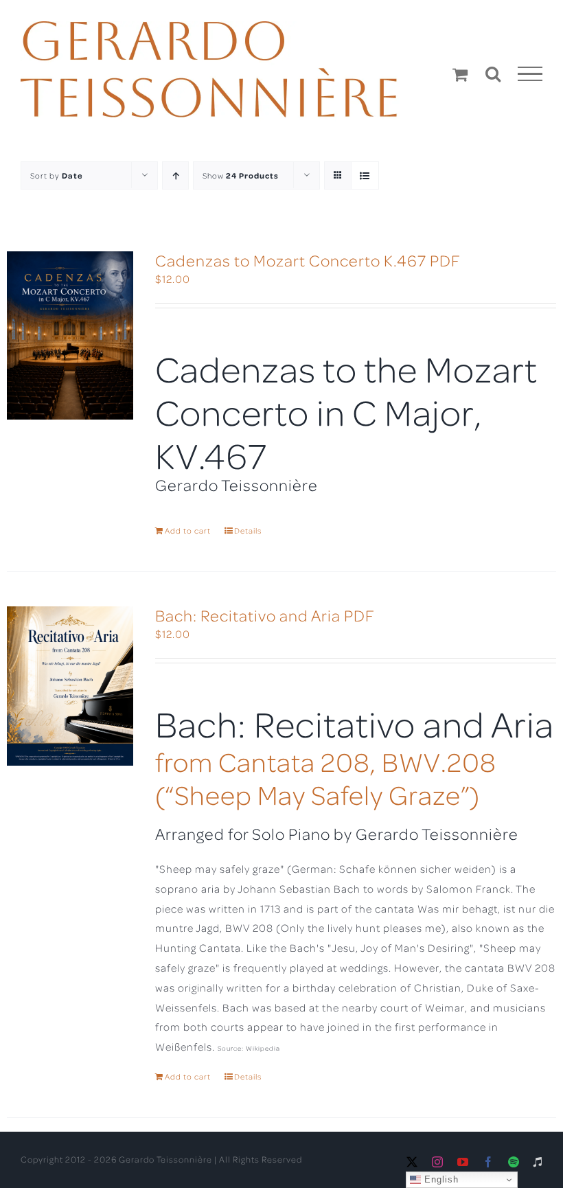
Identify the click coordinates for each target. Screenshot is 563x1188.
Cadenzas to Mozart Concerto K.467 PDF (308, 260)
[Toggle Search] (493, 73)
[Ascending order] (175, 175)
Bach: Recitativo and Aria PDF (265, 615)
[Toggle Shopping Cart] (460, 74)
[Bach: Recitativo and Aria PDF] (70, 686)
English (440, 1179)
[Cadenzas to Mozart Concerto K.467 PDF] (70, 335)
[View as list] (365, 175)
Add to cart (188, 530)
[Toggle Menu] (530, 74)
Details (248, 530)
